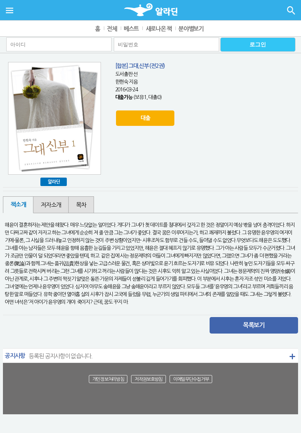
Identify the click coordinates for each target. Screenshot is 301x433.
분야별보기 (191, 29)
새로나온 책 (159, 29)
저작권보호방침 (148, 378)
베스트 (131, 29)
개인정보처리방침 (108, 378)
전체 (112, 29)
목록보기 (254, 325)
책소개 (18, 204)
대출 (145, 118)
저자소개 (51, 205)
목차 (81, 205)
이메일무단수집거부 (190, 378)
